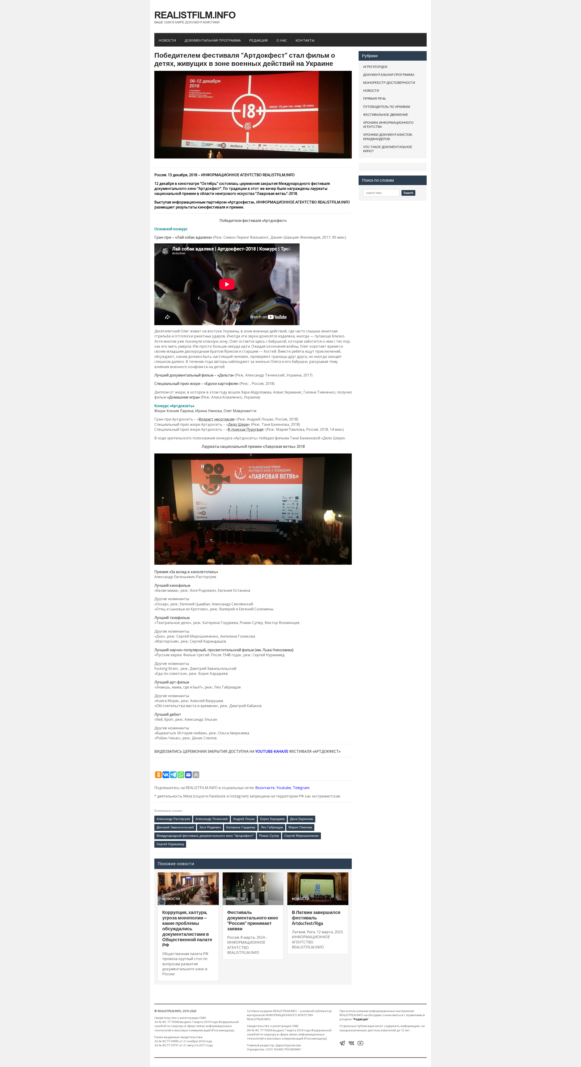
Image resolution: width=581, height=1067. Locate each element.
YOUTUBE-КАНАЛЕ (271, 751)
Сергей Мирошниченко (301, 835)
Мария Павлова (300, 827)
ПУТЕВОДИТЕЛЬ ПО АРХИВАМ (386, 107)
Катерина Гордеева (240, 827)
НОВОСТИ (167, 40)
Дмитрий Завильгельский (175, 827)
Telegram (301, 787)
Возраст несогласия (216, 419)
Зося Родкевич (210, 827)
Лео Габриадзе (272, 827)
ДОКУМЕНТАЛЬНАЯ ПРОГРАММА (213, 40)
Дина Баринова (301, 819)
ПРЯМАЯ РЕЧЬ (374, 98)
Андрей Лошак (244, 819)
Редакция (258, 40)
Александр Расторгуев (173, 819)
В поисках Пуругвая (245, 429)
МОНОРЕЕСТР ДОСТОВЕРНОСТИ (389, 82)
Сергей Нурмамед (170, 844)
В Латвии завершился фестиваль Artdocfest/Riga (316, 918)
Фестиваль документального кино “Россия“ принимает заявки (252, 920)
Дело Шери (238, 424)
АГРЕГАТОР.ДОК (375, 67)
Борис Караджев (272, 819)
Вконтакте (265, 787)
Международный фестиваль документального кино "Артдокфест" (205, 835)
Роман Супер (269, 835)
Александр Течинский (211, 819)
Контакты (305, 40)
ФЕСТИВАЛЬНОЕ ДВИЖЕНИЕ (385, 114)
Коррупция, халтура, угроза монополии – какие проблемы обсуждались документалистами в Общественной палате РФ (187, 928)
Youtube (283, 787)
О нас (281, 40)
